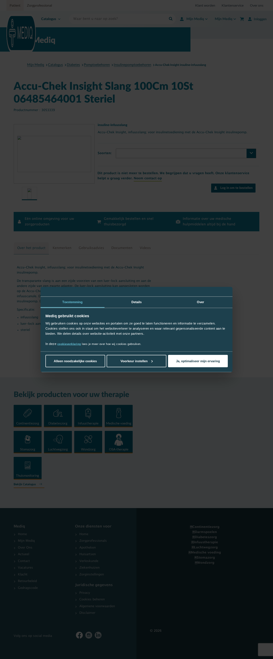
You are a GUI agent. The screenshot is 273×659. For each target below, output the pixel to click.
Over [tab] (200, 302)
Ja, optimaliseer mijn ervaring (198, 361)
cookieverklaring (69, 344)
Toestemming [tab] (72, 302)
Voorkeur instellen (134, 361)
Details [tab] (136, 302)
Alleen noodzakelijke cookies (75, 361)
